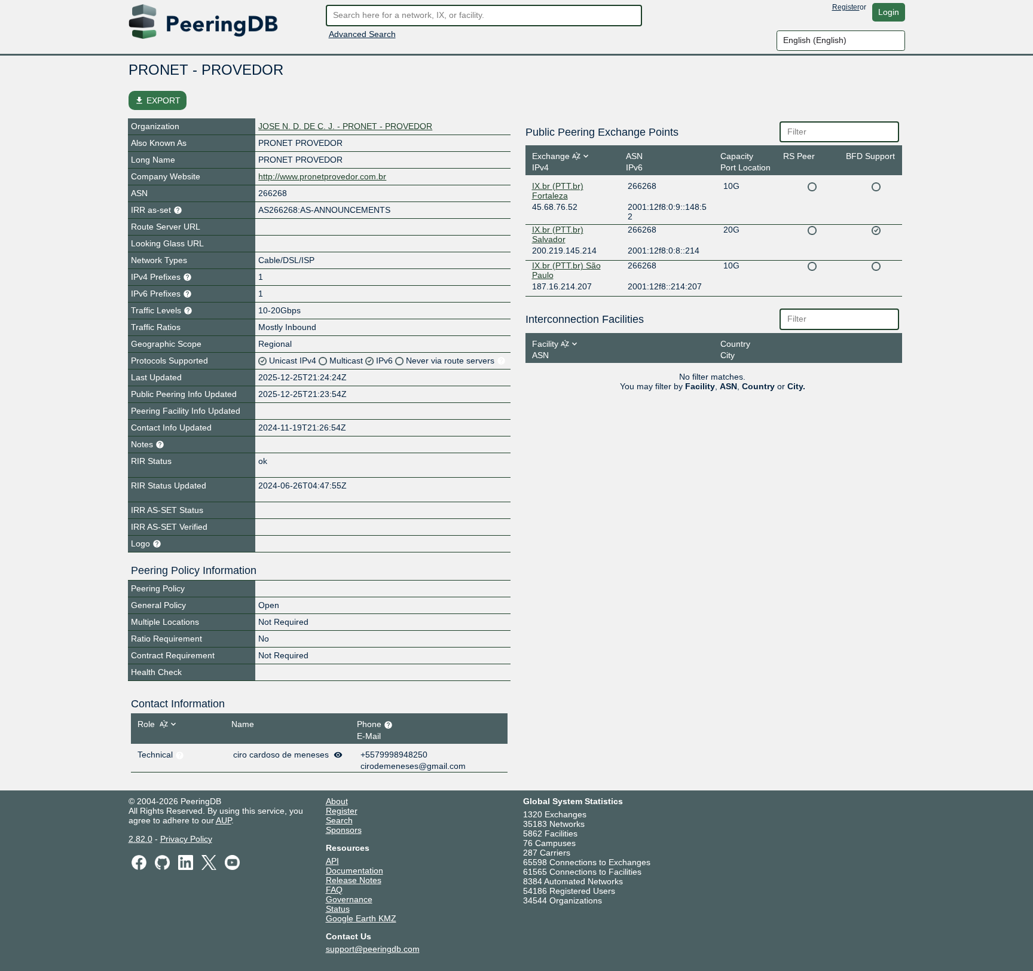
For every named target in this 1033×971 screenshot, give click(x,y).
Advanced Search (362, 34)
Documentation (354, 870)
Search (339, 820)
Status (338, 909)
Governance (349, 899)
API (332, 861)
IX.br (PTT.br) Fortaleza (557, 190)
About (337, 801)
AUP (223, 820)
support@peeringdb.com (373, 949)
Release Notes (353, 880)
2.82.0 (140, 839)
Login (888, 12)
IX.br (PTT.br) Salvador (557, 234)
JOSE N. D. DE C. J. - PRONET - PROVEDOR (345, 126)
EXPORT (158, 100)
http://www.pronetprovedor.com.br (322, 176)
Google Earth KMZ (361, 918)
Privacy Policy (186, 839)
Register (846, 7)
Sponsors (344, 830)
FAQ (334, 889)
